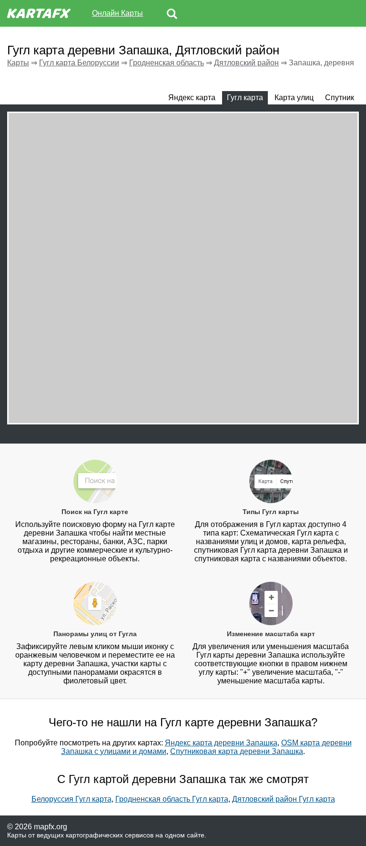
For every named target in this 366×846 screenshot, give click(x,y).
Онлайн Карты (117, 13)
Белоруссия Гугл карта (71, 799)
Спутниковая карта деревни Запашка (236, 751)
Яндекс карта (191, 97)
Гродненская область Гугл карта (171, 799)
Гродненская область (166, 63)
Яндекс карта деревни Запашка (221, 743)
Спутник (339, 97)
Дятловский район (246, 63)
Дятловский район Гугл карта (283, 799)
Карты (18, 63)
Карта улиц (294, 97)
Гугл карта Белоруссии (79, 63)
